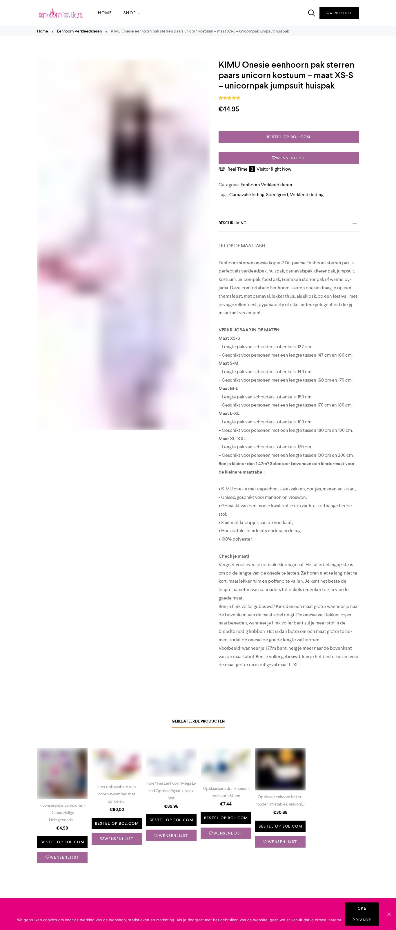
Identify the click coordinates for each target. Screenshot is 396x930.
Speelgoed (277, 195)
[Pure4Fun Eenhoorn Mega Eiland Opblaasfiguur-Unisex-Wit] (171, 762)
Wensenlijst (341, 13)
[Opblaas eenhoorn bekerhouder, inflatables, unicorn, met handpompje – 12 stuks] (280, 769)
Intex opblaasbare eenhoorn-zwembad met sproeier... (117, 794)
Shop (129, 12)
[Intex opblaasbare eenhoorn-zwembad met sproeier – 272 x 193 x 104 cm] (117, 764)
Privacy (362, 920)
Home (105, 12)
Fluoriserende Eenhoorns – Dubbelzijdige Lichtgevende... (62, 812)
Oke (362, 908)
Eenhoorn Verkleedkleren (79, 31)
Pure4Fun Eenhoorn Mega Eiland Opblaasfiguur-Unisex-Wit (171, 790)
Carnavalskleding (246, 195)
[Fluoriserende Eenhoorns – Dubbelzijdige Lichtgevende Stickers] (62, 773)
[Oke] (389, 914)
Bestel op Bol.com (288, 136)
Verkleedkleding (307, 195)
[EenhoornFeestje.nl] (60, 13)
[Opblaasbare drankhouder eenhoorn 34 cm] (226, 765)
